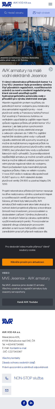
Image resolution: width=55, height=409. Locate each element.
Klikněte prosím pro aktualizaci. (27, 262)
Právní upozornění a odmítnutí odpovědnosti (25, 367)
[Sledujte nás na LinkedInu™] (31, 403)
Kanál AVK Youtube (27, 302)
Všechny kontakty (11, 358)
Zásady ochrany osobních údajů (18, 362)
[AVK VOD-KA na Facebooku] (24, 403)
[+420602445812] (6, 378)
